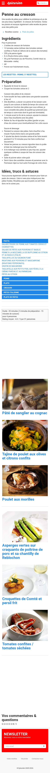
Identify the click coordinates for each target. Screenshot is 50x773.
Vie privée (24, 759)
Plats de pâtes (28, 32)
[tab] (25, 241)
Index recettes (12, 759)
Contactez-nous (37, 759)
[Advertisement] (25, 212)
